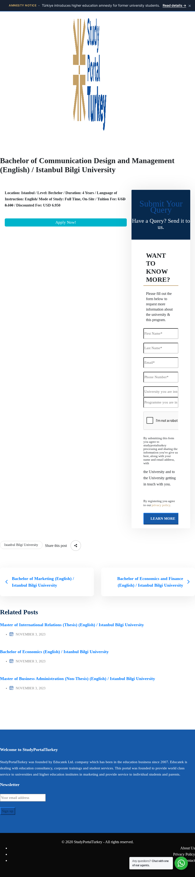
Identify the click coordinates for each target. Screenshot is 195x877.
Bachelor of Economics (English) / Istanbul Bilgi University (54, 651)
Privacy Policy (184, 854)
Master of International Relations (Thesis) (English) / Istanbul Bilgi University (72, 624)
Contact (189, 860)
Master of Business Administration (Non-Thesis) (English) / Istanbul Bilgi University (77, 678)
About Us (187, 848)
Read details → (174, 5)
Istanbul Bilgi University (21, 545)
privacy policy (161, 505)
